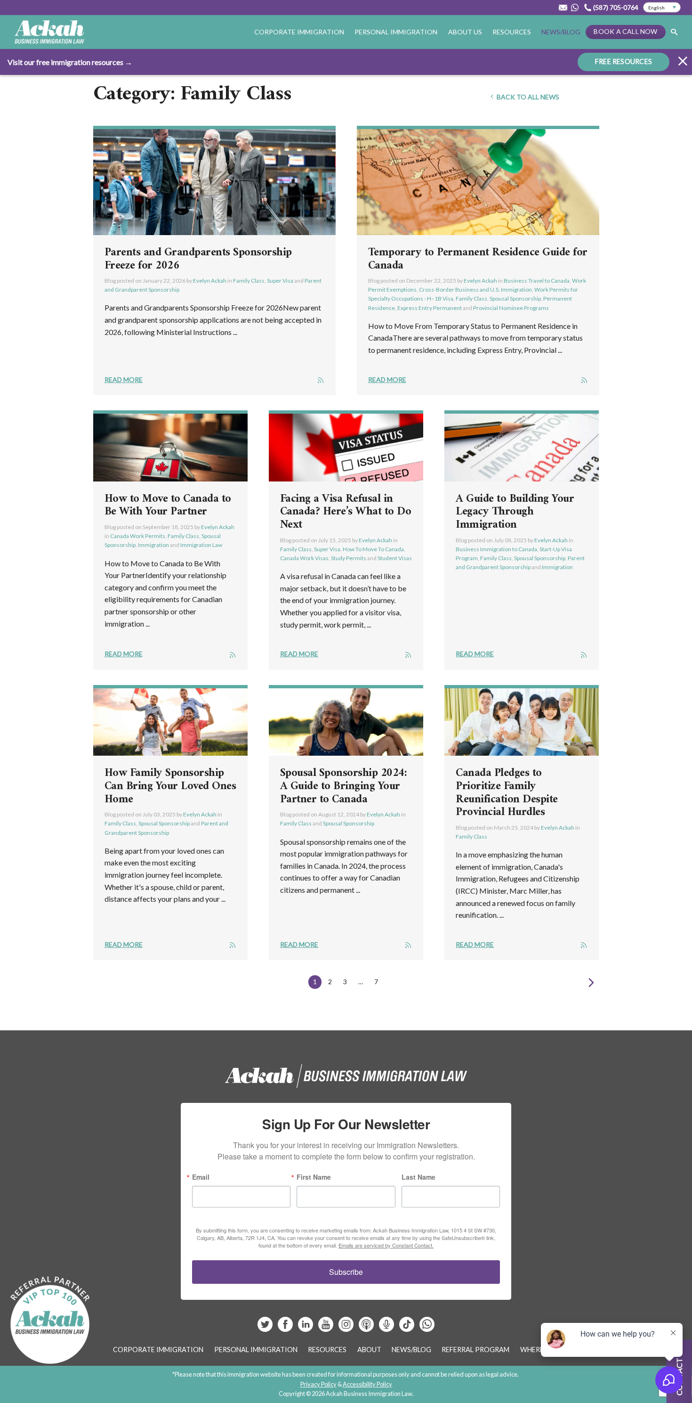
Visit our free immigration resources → (70, 61)
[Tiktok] (406, 1327)
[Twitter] (266, 1327)
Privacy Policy (318, 1384)
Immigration (153, 544)
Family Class (249, 280)
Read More (124, 379)
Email (200, 1177)
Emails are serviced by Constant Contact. (386, 1245)
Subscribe (346, 1271)
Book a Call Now (625, 31)
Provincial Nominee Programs (511, 307)
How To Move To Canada (373, 549)
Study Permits (348, 558)
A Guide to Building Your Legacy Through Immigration (515, 512)
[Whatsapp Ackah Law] (575, 7)
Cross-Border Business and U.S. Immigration (475, 289)
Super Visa (280, 280)
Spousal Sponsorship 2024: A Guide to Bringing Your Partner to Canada (343, 786)
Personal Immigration (256, 1350)
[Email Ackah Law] (563, 7)
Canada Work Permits (137, 535)
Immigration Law (201, 544)
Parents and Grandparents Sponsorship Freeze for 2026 (198, 259)
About (369, 1350)
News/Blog (560, 32)
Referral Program (475, 1350)
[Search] (674, 32)
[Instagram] (347, 1327)
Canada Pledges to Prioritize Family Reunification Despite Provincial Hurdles (507, 792)
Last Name (418, 1177)
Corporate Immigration (158, 1350)
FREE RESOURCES (623, 61)
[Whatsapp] (427, 1327)
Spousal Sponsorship (515, 298)
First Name (314, 1177)
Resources (511, 32)
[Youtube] (326, 1327)
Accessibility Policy (367, 1384)
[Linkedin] (306, 1327)
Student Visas (395, 558)
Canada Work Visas (304, 558)
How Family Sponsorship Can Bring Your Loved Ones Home (170, 786)
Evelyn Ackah (209, 280)
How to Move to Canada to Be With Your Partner (168, 505)
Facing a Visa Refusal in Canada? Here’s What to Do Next (345, 512)
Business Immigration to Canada (496, 549)
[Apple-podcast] (367, 1327)
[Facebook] (286, 1327)
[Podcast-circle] (387, 1327)
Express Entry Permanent (429, 307)
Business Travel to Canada (537, 280)
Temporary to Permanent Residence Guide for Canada (477, 259)
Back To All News (527, 97)
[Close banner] (682, 62)
